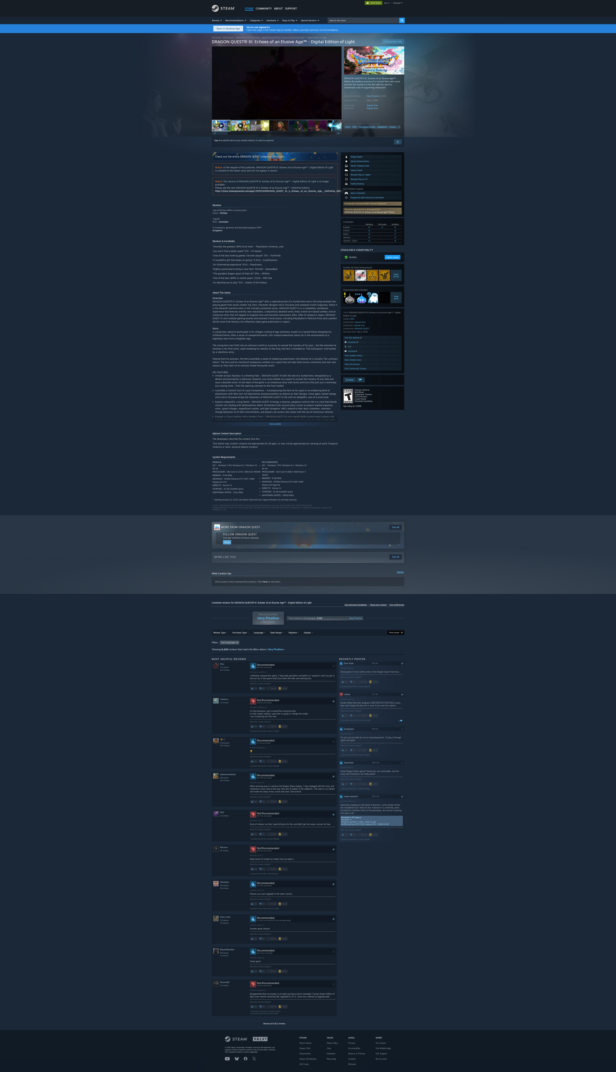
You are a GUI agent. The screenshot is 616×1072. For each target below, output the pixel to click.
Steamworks (305, 1053)
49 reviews (224, 888)
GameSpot (223, 222)
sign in (386, 3)
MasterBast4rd (227, 949)
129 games (224, 920)
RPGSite (223, 213)
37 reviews (224, 956)
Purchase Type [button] (239, 632)
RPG (354, 127)
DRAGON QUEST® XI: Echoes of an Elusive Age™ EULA (369, 212)
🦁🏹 (222, 739)
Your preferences (396, 605)
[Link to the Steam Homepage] (223, 11)
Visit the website (352, 338)
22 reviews (224, 816)
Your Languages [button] (228, 642)
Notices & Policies (356, 1053)
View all (400, 572)
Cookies (352, 1059)
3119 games (225, 743)
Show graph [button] (394, 632)
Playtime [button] (293, 632)
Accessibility (354, 1048)
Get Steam (381, 1043)
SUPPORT (291, 8)
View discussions (352, 364)
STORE (249, 8)
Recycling (331, 1059)
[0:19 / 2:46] (277, 82)
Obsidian (224, 882)
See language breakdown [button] (356, 605)
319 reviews (225, 746)
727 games (224, 667)
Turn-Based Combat (367, 127)
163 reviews (225, 670)
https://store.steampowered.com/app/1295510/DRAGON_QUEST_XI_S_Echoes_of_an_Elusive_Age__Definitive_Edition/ (280, 191)
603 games (224, 778)
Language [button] (258, 632)
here (265, 581)
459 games (224, 953)
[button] (217, 20)
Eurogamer (217, 230)
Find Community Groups (355, 368)
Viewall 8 (396, 297)
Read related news (353, 360)
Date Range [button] (276, 632)
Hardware (331, 1053)
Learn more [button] (392, 257)
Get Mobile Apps (383, 1048)
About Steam (305, 1043)
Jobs (329, 1048)
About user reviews (378, 605)
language (397, 3)
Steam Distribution (308, 1059)
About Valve (332, 1043)
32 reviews (224, 851)
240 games (224, 885)
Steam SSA (304, 1048)
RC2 (222, 812)
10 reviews (224, 923)
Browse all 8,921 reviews (274, 1024)
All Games (216, 37)
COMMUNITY (264, 8)
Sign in (217, 140)
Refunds (352, 1064)
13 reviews (224, 703)
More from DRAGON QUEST (240, 527)
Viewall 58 (396, 275)
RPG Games (228, 37)
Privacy (351, 1043)
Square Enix (372, 105)
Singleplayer (382, 127)
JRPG (347, 127)
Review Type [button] (219, 632)
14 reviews (224, 985)
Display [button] (307, 632)
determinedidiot (228, 774)
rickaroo (224, 699)
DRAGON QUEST (361, 328)
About (278, 8)
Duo (222, 664)
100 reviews (225, 780)
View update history (354, 355)
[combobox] (363, 20)
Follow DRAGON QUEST (240, 534)
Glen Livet (225, 917)
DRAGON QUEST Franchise (248, 37)
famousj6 (224, 982)
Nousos (224, 847)
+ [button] (398, 127)
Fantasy (392, 127)
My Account (381, 1059)
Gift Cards (304, 1064)
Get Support (381, 1053)
